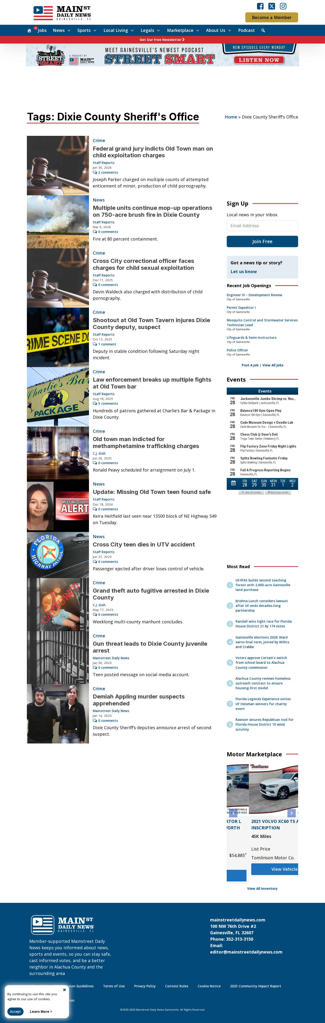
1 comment (107, 344)
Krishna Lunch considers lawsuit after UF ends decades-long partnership (262, 606)
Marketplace (180, 30)
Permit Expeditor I (241, 307)
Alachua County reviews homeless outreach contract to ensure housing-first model (263, 683)
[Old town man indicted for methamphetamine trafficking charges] (58, 453)
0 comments (108, 232)
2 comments (108, 172)
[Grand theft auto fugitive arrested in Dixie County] (58, 604)
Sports (84, 30)
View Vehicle (262, 869)
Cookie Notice (209, 986)
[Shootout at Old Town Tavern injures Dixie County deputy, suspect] (58, 337)
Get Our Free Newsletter (161, 40)
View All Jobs (272, 365)
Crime (99, 140)
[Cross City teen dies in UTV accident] (58, 555)
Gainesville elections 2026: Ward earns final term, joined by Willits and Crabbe (262, 642)
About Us (215, 30)
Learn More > (41, 1011)
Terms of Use (114, 986)
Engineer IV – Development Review (254, 295)
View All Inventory (262, 888)
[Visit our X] (272, 6)
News (59, 30)
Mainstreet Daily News (111, 658)
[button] (233, 813)
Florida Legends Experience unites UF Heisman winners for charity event (263, 704)
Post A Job (250, 365)
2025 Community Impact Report (255, 986)
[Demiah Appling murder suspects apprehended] (58, 713)
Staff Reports (103, 163)
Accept (15, 1011)
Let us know (244, 271)
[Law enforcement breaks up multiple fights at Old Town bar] (58, 397)
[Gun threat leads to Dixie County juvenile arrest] (58, 657)
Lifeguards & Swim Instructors (251, 337)
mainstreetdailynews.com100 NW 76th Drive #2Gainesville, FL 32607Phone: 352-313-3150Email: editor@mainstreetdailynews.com (246, 936)
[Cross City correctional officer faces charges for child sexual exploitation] (58, 278)
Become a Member (271, 17)
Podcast (246, 30)
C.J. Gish (99, 453)
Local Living (115, 30)
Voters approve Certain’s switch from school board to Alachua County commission (261, 663)
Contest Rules (176, 986)
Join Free (262, 241)
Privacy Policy (145, 986)
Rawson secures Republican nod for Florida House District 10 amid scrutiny (265, 725)
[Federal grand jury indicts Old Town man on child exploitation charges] (58, 165)
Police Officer (237, 350)
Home (231, 117)
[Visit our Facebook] (260, 6)
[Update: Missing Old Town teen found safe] (58, 505)
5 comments (108, 403)
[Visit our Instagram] (283, 6)
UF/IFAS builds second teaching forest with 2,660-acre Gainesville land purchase (263, 585)
